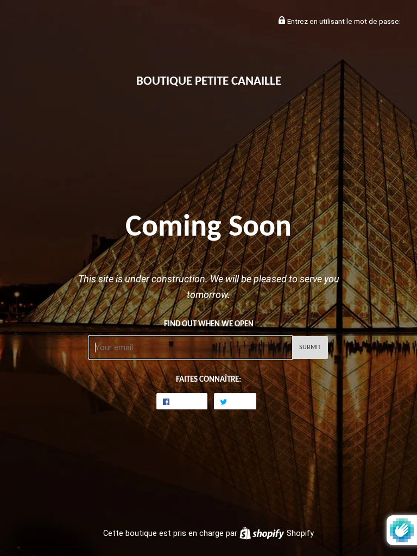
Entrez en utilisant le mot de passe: (343, 21)
